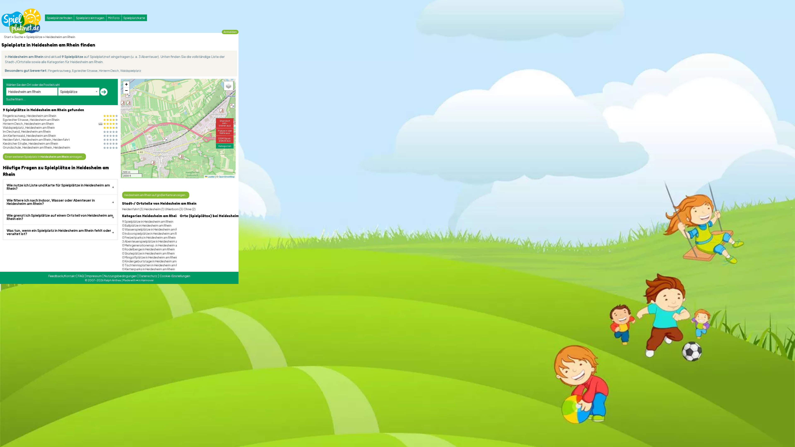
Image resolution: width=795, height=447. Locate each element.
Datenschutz (148, 276)
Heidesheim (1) (154, 209)
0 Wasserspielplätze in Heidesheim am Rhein (152, 229)
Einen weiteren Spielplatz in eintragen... (44, 156)
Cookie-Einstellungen (175, 276)
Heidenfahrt (11, 139)
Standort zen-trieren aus (225, 123)
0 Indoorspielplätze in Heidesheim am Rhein (152, 233)
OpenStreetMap (227, 176)
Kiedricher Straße (15, 143)
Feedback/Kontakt (62, 276)
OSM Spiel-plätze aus (224, 139)
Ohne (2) (190, 209)
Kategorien (224, 145)
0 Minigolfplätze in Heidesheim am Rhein (150, 257)
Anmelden (230, 32)
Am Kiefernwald (14, 135)
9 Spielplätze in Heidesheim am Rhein (147, 221)
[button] (222, 111)
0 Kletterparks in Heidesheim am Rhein (148, 269)
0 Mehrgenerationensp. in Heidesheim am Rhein (155, 245)
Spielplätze (34, 37)
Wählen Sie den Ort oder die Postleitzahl (33, 85)
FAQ (81, 276)
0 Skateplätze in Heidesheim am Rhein (148, 253)
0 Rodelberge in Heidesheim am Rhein (148, 249)
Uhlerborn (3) (174, 209)
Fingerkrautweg (59, 70)
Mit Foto (114, 18)
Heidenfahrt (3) (132, 209)
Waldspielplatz (130, 70)
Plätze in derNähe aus (225, 131)
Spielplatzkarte (134, 18)
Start (7, 37)
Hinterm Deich (109, 70)
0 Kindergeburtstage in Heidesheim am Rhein (153, 261)
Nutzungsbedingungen (120, 276)
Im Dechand (11, 131)
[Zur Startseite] (21, 21)
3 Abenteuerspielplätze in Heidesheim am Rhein (155, 241)
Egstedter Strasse (85, 70)
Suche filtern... (15, 99)
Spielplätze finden (59, 18)
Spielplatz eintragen (90, 18)
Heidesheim (61, 147)
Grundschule (12, 147)
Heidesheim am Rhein (60, 37)
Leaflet (210, 176)
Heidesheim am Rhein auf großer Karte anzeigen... (155, 195)
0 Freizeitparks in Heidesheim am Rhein (149, 237)
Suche (18, 37)
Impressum (94, 276)
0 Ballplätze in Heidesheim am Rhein (146, 225)
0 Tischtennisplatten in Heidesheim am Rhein (153, 265)
